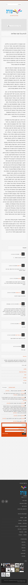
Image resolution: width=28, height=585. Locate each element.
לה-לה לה (23, 550)
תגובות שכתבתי (12, 387)
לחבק (26, 517)
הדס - (20, 323)
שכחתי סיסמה (5, 433)
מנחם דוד (20, 520)
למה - (20, 304)
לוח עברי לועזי (24, 506)
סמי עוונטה (23, 542)
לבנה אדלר (19, 529)
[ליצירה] (23, 390)
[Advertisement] (14, 21)
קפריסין (24, 377)
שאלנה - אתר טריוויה (23, 503)
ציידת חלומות (18, 292)
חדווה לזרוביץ (23, 553)
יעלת (25, 374)
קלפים (25, 369)
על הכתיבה (25, 529)
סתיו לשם (19, 265)
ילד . (20, 254)
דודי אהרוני (23, 544)
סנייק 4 (24, 380)
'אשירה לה (23, 556)
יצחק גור (21, 517)
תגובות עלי (4, 387)
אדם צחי (24, 356)
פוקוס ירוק (25, 520)
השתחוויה (25, 534)
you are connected (23, 526)
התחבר (24, 433)
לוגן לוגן (19, 278)
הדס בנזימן (23, 547)
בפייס (22, 497)
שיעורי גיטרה (24, 500)
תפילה (26, 531)
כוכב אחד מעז (18, 335)
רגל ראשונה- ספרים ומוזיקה (22, 508)
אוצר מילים (25, 523)
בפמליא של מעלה (22, 371)
